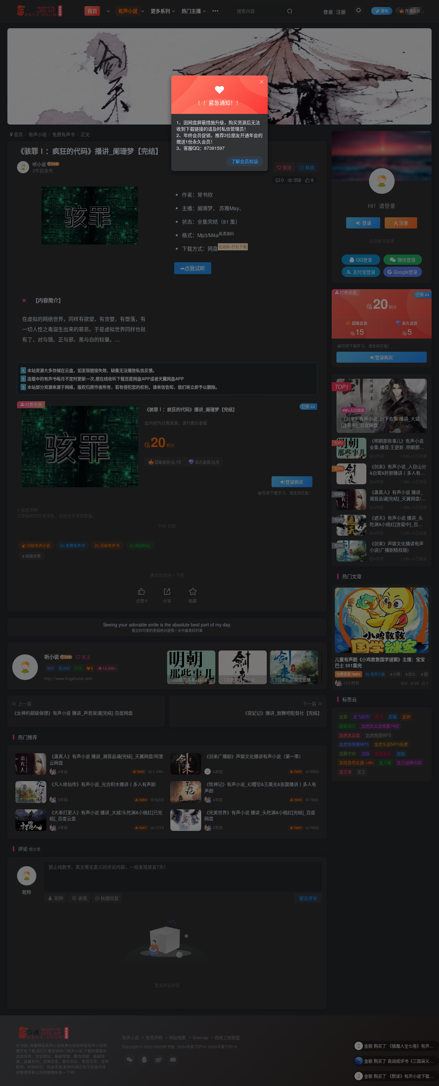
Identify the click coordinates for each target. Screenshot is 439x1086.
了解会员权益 (244, 161)
